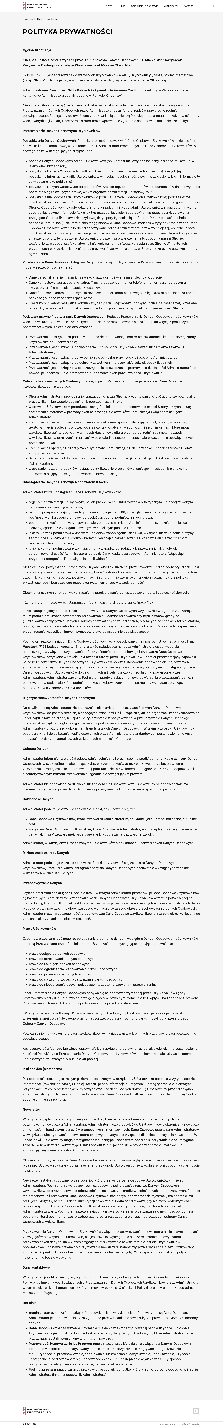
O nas (121, 5)
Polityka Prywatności (190, 1424)
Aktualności (171, 5)
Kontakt (188, 5)
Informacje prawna (168, 1424)
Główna (108, 5)
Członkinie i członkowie (144, 5)
